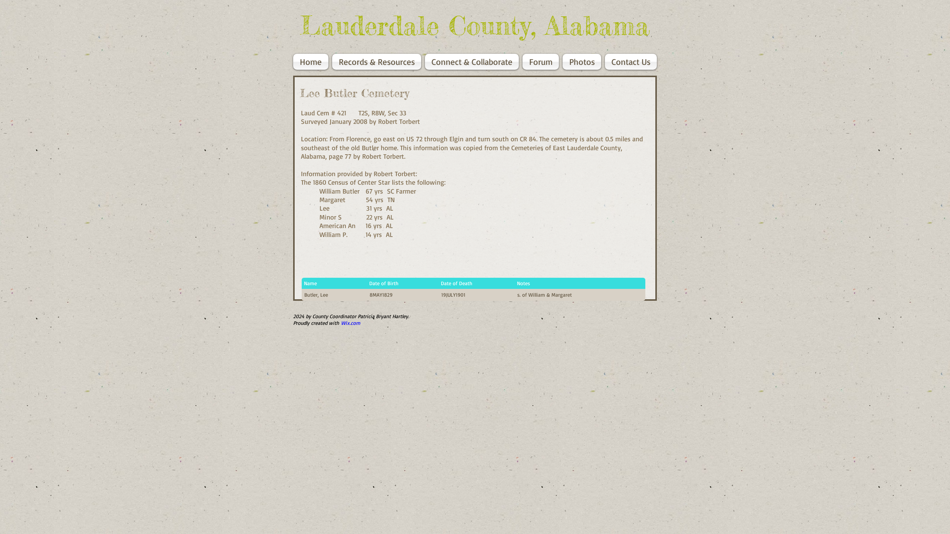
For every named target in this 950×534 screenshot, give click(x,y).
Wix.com (350, 323)
